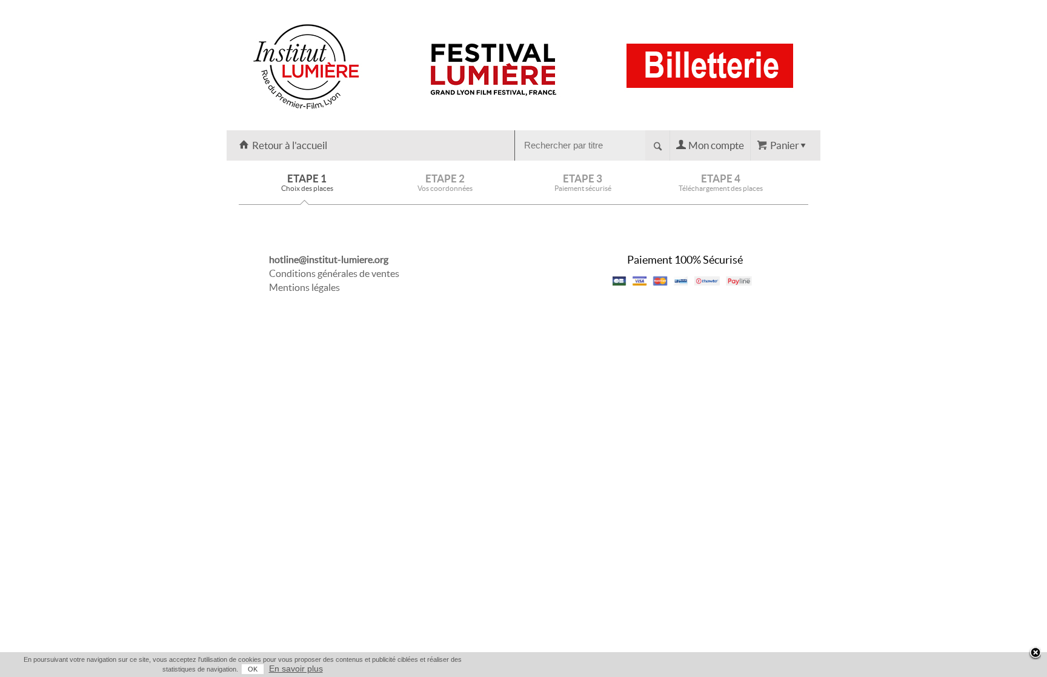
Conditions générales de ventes (334, 273)
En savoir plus (296, 668)
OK (253, 669)
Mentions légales (304, 287)
